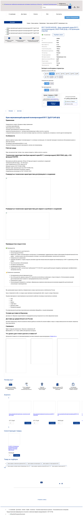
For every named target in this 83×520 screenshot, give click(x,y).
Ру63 (52, 83)
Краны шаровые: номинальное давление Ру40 (16, 463)
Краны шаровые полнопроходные (34, 463)
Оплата (36, 14)
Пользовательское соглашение (60, 509)
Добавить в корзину (53, 103)
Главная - (29, 23)
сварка (52, 90)
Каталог (12, 22)
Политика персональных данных (44, 509)
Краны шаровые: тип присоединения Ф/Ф (50, 463)
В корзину (27, 423)
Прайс (27, 509)
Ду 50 (62, 73)
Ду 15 (56, 77)
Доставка (24, 14)
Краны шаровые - (35, 23)
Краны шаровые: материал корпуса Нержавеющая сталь (18, 466)
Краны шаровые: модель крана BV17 (59, 466)
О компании (12, 14)
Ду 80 (76, 73)
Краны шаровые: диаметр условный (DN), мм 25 (40, 466)
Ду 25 (52, 73)
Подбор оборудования (72, 17)
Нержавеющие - (42, 23)
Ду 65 (72, 73)
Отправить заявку (42, 499)
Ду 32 (57, 73)
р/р (57, 90)
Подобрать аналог (58, 34)
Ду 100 (46, 77)
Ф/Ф (47, 90)
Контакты (59, 14)
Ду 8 (51, 77)
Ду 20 (46, 73)
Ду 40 (67, 73)
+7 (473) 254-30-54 (63, 5)
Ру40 (47, 83)
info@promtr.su (62, 3)
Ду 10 (61, 77)
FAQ (47, 14)
